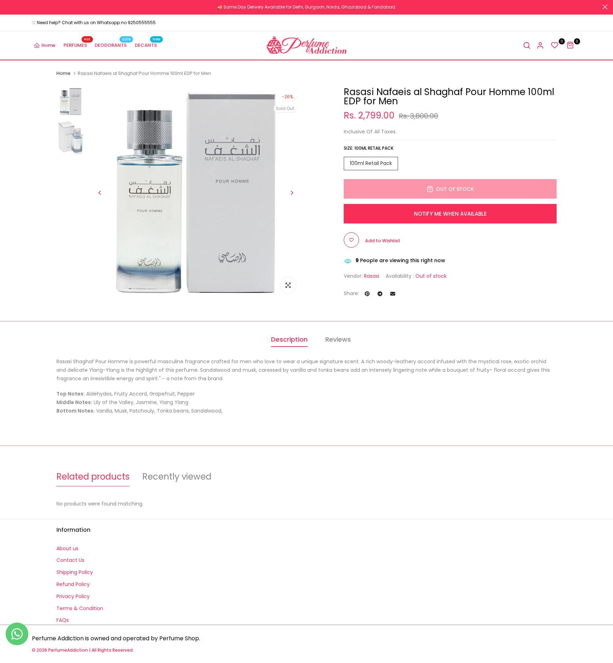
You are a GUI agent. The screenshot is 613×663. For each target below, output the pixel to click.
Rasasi (371, 276)
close (8, 7)
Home (48, 45)
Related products (92, 476)
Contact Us (70, 560)
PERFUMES (77, 45)
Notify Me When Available (450, 213)
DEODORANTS (113, 45)
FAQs (62, 620)
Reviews (338, 339)
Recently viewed (176, 476)
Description (289, 339)
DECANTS (148, 45)
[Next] (291, 193)
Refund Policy (73, 584)
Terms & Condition (79, 608)
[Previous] (100, 193)
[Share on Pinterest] (367, 294)
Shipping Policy (74, 572)
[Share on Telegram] (380, 294)
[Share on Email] (393, 294)
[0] (555, 45)
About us (67, 548)
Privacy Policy (73, 596)
